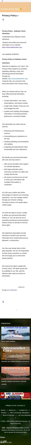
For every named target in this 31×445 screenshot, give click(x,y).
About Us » (12, 410)
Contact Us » (23, 410)
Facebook (20, 405)
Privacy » (4, 413)
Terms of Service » (9, 415)
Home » (3, 410)
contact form (13, 290)
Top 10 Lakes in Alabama (8, 341)
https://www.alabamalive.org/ (17, 79)
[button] (3, 20)
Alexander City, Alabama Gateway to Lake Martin (15, 361)
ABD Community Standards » (20, 413)
